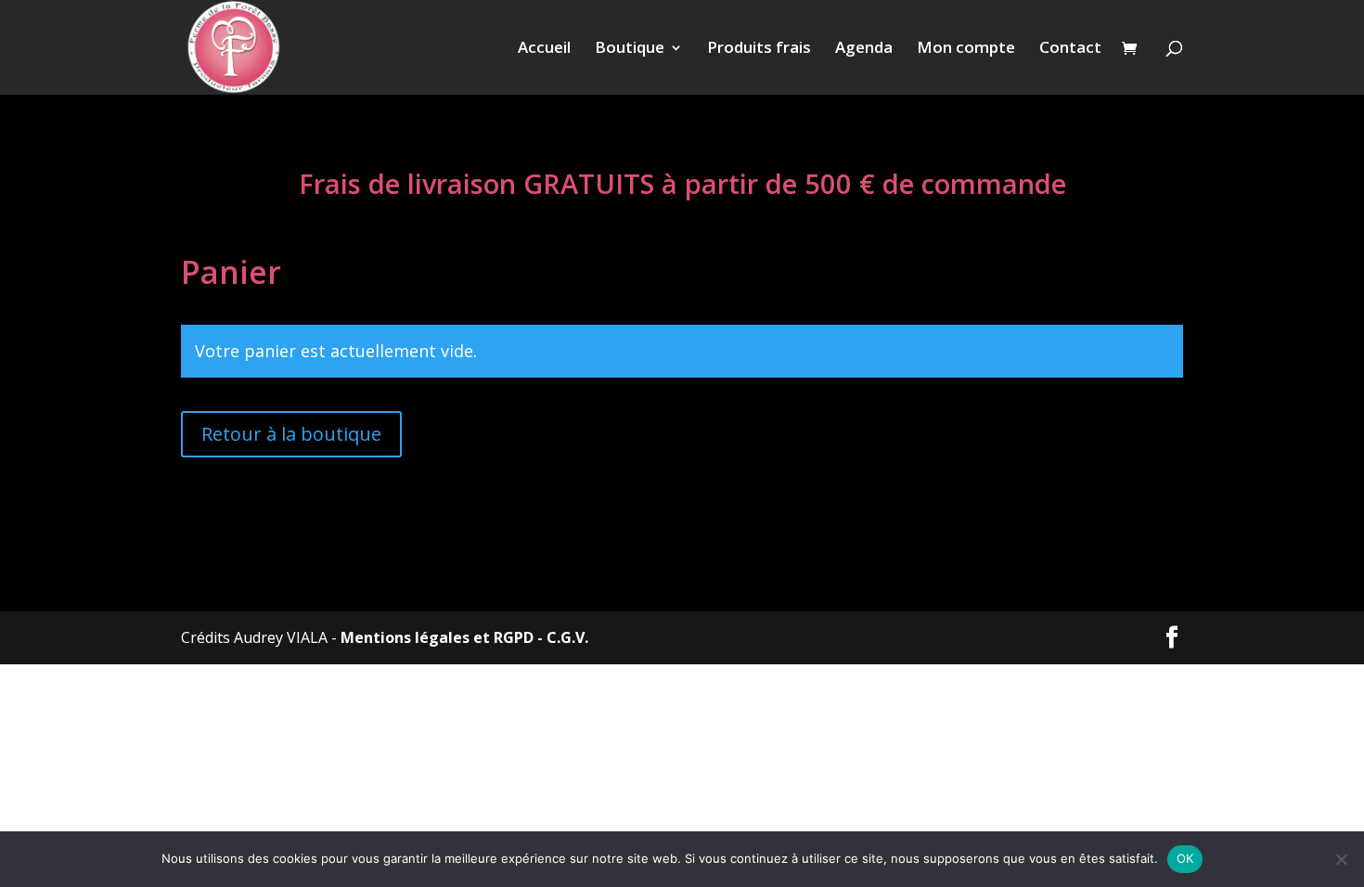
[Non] (1341, 859)
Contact (1070, 49)
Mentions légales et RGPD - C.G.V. (464, 637)
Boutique (629, 49)
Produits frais (759, 49)
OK (1185, 858)
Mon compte (966, 49)
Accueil (544, 49)
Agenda (864, 49)
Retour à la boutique (291, 433)
